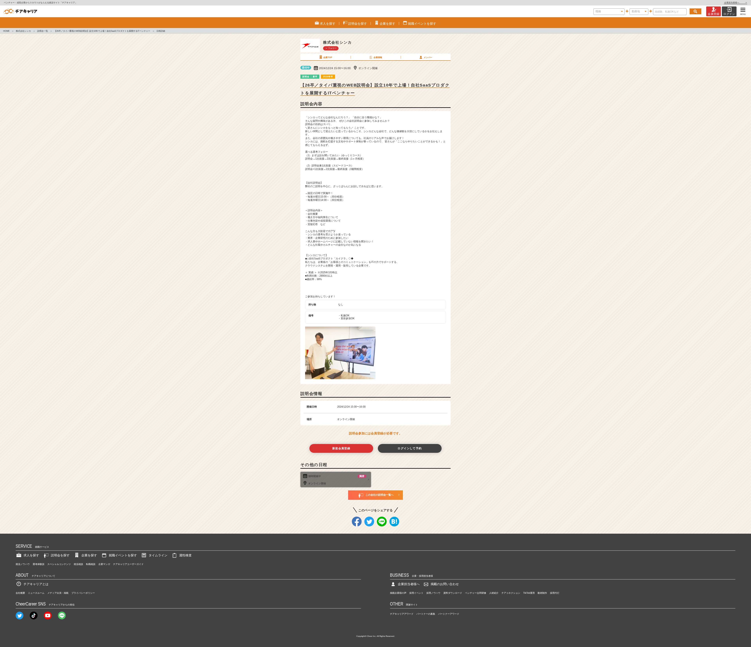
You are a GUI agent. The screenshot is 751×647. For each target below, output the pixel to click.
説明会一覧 (42, 31)
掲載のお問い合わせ (445, 584)
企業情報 (378, 57)
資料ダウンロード (452, 593)
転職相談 (90, 564)
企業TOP (327, 57)
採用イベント (416, 593)
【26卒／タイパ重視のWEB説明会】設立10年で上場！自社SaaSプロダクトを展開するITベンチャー (102, 31)
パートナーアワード (448, 614)
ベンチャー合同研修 (475, 593)
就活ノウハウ (23, 564)
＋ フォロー (331, 48)
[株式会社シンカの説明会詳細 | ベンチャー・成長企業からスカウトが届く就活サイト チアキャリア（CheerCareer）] (20, 11)
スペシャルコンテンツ (59, 564)
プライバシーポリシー (83, 593)
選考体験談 (38, 564)
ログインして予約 (410, 448)
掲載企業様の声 (398, 593)
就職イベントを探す (123, 555)
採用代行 (554, 593)
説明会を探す (60, 555)
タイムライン (158, 555)
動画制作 (542, 593)
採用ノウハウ (433, 593)
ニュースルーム (36, 593)
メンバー (428, 57)
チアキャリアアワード (401, 614)
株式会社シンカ (23, 31)
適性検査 (185, 555)
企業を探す (89, 555)
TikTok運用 (529, 593)
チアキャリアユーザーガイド (128, 564)
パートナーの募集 (425, 614)
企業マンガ (104, 564)
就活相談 (78, 564)
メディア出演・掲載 (57, 593)
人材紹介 (494, 593)
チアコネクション (510, 593)
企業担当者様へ (735, 2)
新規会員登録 (341, 448)
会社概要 (20, 593)
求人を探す (31, 555)
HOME (6, 31)
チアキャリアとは (36, 584)
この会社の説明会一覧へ (379, 494)
